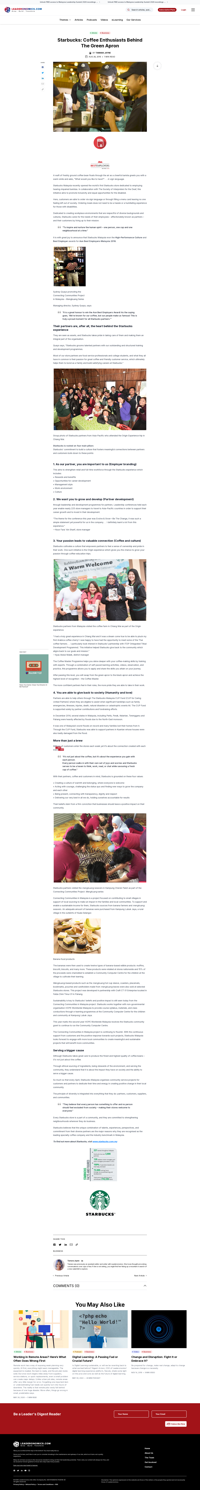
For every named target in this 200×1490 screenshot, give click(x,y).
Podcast (78, 1352)
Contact (148, 1467)
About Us (149, 1453)
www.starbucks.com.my (104, 1141)
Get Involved (150, 1462)
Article (94, 33)
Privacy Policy (18, 1484)
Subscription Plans (167, 10)
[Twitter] (18, 1470)
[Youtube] (25, 1470)
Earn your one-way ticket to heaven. (25, 1465)
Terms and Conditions (45, 1484)
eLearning (117, 19)
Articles (79, 19)
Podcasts (92, 19)
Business (105, 33)
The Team (149, 1457)
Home (147, 1448)
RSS (56, 1484)
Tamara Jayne (103, 53)
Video (136, 1352)
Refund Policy (31, 1484)
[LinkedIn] (22, 1470)
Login (183, 10)
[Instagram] (29, 1470)
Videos (104, 19)
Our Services (134, 19)
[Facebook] (14, 1470)
